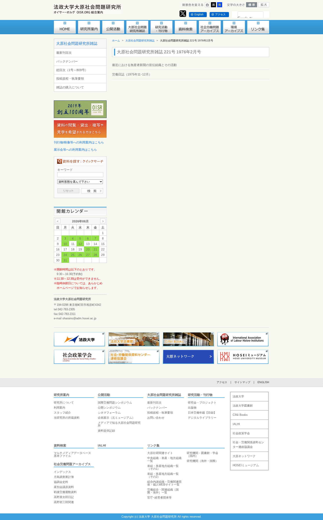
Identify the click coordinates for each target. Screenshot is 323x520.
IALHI (102, 445)
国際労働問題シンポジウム (115, 402)
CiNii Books (240, 414)
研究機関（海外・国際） (202, 461)
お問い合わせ (155, 417)
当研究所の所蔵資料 (67, 417)
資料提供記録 (106, 430)
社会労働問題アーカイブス (72, 464)
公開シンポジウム (109, 407)
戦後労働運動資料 (65, 492)
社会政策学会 (241, 433)
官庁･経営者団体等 (159, 497)
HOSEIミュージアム (246, 465)
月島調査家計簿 (64, 477)
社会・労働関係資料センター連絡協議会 (248, 445)
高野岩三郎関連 (64, 502)
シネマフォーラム (109, 412)
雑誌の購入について (70, 87)
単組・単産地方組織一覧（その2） (163, 475)
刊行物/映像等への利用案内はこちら (79, 142)
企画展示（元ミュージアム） (116, 417)
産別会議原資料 (64, 487)
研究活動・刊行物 (200, 395)
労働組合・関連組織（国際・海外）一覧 (163, 491)
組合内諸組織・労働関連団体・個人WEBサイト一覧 (164, 483)
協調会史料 (61, 482)
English (198, 14)
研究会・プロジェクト (202, 402)
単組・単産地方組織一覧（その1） (163, 467)
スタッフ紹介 (62, 412)
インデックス (62, 472)
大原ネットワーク (244, 456)
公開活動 (104, 395)
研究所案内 (61, 395)
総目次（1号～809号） (72, 70)
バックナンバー (67, 61)
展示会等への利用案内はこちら (75, 149)
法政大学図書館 (243, 405)
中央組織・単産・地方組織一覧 (164, 459)
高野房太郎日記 (64, 497)
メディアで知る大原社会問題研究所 (119, 424)
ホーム (116, 40)
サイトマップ (242, 382)
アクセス (220, 14)
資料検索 (60, 445)
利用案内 (59, 407)
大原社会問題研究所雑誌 (76, 43)
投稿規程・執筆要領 (70, 78)
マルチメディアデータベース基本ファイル (72, 454)
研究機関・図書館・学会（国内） (202, 454)
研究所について (64, 402)
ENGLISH (263, 382)
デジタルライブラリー (202, 417)
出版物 (192, 407)
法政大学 (238, 396)
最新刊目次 (64, 52)
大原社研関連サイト (160, 453)
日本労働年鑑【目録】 (202, 412)
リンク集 (153, 445)
